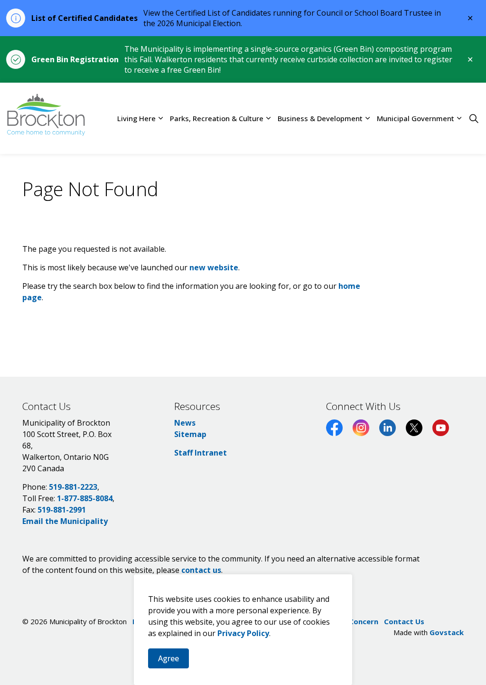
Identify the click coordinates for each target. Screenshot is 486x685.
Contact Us (404, 621)
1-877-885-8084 (84, 498)
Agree (168, 658)
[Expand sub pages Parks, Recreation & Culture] (268, 118)
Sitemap (190, 434)
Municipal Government (415, 118)
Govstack (447, 632)
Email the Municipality (65, 521)
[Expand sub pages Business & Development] (367, 118)
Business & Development (320, 118)
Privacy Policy (243, 633)
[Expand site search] (473, 118)
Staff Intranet (200, 452)
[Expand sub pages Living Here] (160, 118)
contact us (201, 570)
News (185, 423)
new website (213, 267)
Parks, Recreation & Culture (216, 118)
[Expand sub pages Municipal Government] (459, 118)
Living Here (136, 118)
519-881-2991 (61, 509)
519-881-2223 (73, 487)
